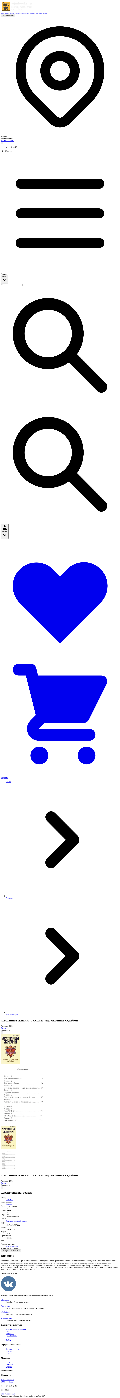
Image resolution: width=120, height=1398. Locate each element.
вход (45, 13)
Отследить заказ (8, 15)
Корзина (4, 778)
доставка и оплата (8, 13)
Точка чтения (6, 1318)
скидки (18, 13)
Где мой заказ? (11, 1336)
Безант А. (9, 1200)
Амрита (9, 1204)
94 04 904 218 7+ (7, 1380)
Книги (8, 782)
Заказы (8, 1332)
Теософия (9, 898)
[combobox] (12, 285)
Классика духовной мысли (16, 1221)
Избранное (10, 1334)
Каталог (5, 276)
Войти (8, 1340)
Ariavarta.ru (5, 1306)
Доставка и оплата (13, 1349)
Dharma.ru (5, 1300)
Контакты (9, 1365)
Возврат (9, 1351)
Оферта (9, 1367)
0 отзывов (5, 1028)
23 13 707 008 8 (7, 1382)
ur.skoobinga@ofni (8, 1394)
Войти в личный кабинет (16, 1329)
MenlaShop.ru (6, 1312)
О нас (8, 1362)
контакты (25, 13)
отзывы (32, 13)
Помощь (9, 1353)
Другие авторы (12, 1014)
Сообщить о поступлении (11, 1251)
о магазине (39, 13)
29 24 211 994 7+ (7, 141)
